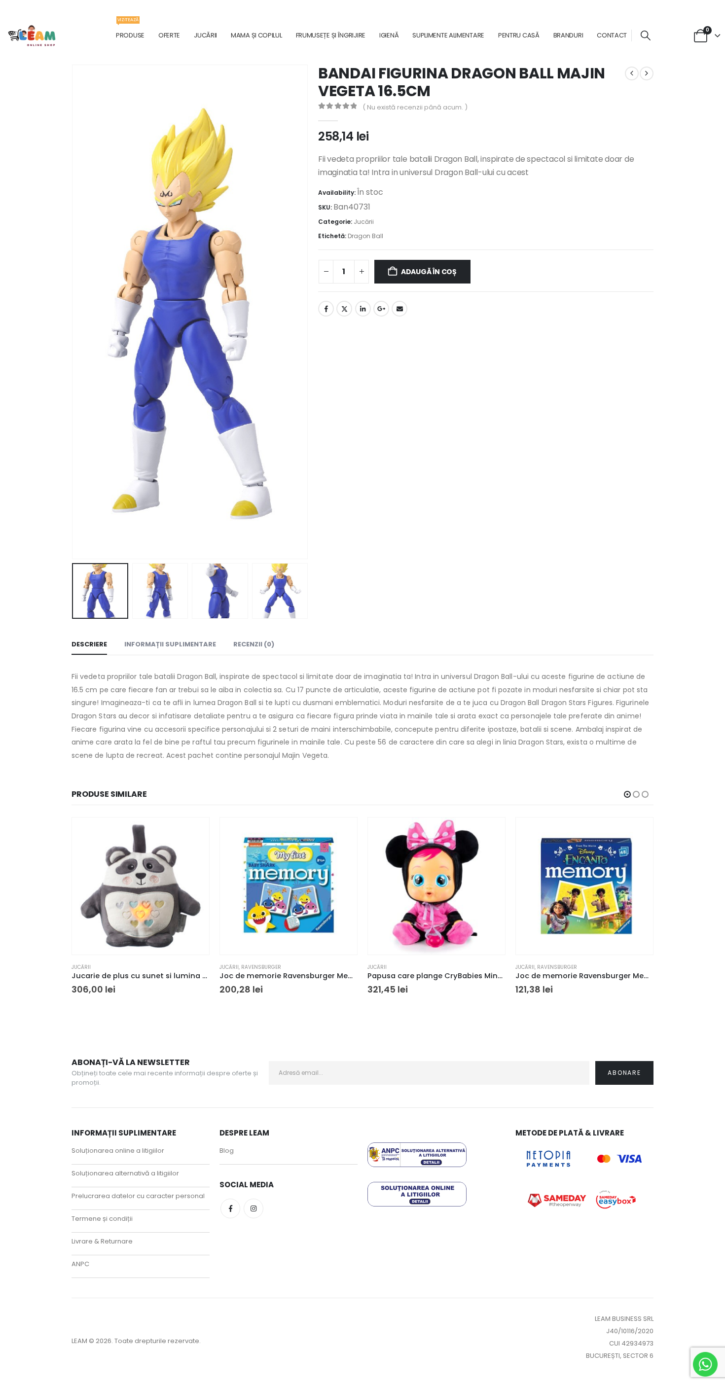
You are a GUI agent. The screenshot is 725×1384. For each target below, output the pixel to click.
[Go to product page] (140, 886)
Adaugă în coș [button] (193, 834)
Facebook (326, 309)
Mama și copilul (256, 35)
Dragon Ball (365, 236)
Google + (381, 309)
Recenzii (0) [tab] (253, 644)
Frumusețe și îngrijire (330, 35)
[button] (646, 36)
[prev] (632, 73)
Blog (226, 1150)
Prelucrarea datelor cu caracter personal (138, 1196)
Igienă (389, 35)
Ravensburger (261, 967)
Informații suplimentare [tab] (170, 644)
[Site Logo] (32, 35)
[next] (646, 73)
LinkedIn (363, 309)
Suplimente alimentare (448, 35)
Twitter (344, 309)
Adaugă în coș (429, 272)
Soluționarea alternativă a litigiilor (125, 1173)
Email (399, 309)
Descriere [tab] (89, 644)
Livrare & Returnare (102, 1241)
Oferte (169, 35)
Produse (130, 30)
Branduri (568, 35)
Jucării (205, 35)
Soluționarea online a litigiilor (118, 1150)
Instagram (253, 1208)
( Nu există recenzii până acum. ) (415, 107)
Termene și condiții (102, 1218)
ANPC (80, 1264)
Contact (612, 35)
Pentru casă (519, 35)
